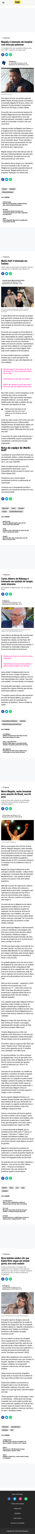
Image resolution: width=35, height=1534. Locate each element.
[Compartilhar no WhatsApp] (10, 55)
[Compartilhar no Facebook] (2, 55)
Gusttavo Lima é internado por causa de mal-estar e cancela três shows (16, 531)
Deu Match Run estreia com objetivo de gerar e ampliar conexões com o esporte (15, 1442)
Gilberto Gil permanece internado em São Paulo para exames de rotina (15, 736)
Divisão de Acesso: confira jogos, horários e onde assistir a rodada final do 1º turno (16, 1218)
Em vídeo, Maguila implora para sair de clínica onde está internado (14, 523)
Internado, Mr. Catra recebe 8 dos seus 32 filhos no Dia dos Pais (15, 538)
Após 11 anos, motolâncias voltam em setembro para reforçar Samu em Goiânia (15, 1203)
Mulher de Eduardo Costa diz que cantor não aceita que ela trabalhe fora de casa (17, 386)
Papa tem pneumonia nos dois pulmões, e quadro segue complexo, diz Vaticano (17, 665)
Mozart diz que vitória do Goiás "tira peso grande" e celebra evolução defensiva (15, 1210)
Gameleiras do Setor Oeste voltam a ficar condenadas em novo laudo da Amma (15, 751)
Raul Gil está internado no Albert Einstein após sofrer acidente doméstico (15, 204)
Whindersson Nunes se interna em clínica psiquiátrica (18, 657)
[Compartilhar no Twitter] (6, 55)
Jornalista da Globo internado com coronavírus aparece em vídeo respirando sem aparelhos (15, 212)
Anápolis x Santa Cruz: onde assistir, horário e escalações (16, 1457)
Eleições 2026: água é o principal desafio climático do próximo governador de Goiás (15, 744)
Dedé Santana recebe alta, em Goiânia (16, 379)
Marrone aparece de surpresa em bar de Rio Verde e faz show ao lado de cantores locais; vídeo (17, 371)
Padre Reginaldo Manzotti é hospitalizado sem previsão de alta (15, 220)
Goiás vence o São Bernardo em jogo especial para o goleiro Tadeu (14, 1449)
